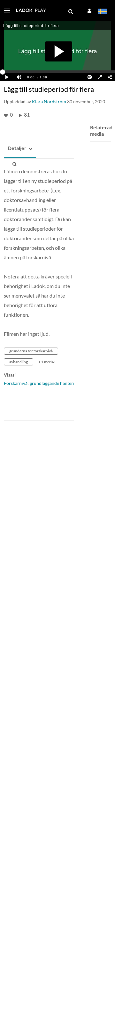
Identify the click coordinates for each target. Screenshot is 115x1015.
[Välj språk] (102, 12)
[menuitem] (70, 12)
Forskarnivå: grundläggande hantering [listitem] (41, 383)
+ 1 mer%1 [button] (47, 361)
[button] (9, 10)
